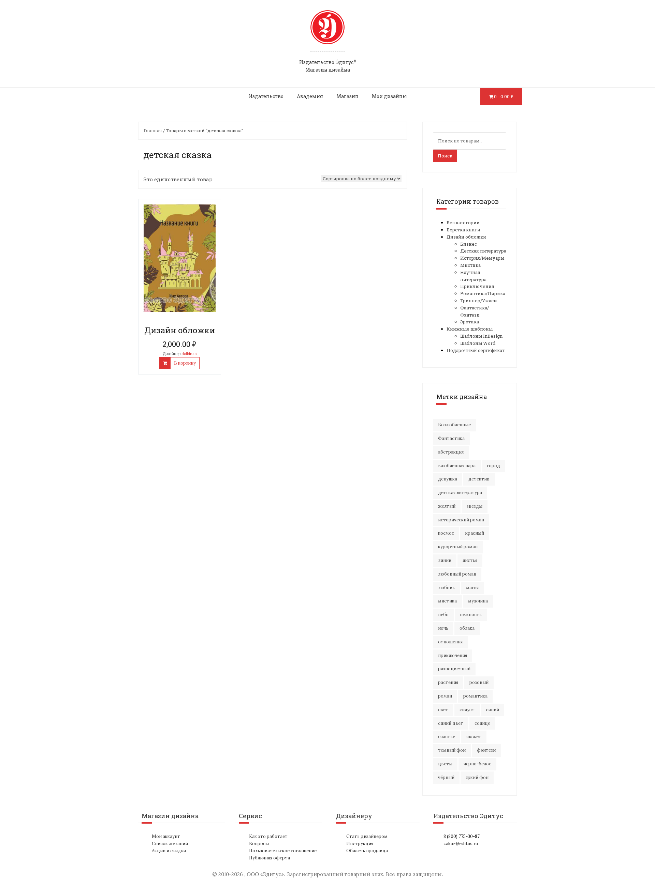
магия (472, 588)
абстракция (451, 452)
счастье (446, 736)
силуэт (467, 710)
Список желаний (170, 843)
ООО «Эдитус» (265, 874)
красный (474, 533)
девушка (447, 479)
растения (448, 682)
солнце (482, 723)
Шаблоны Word (477, 343)
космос (446, 533)
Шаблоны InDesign (481, 336)
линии (444, 560)
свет (443, 710)
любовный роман (457, 574)
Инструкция (359, 843)
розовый (479, 682)
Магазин (347, 96)
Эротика (469, 322)
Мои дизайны (389, 96)
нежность (471, 614)
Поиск (445, 156)
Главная (153, 130)
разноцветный (454, 669)
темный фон (452, 750)
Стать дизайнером (367, 836)
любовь (446, 588)
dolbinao (188, 353)
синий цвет (450, 723)
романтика (475, 696)
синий (492, 710)
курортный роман (458, 547)
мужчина (478, 601)
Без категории (463, 222)
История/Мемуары (482, 258)
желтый (446, 506)
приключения (452, 655)
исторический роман (461, 520)
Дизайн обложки (466, 237)
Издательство (265, 96)
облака (467, 628)
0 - (503, 96)
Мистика (470, 265)
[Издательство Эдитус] (327, 34)
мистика (447, 601)
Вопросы (259, 843)
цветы (445, 764)
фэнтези (486, 750)
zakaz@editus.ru (460, 843)
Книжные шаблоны (470, 329)
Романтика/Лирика (482, 293)
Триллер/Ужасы (478, 300)
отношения (450, 642)
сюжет (473, 736)
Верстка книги (463, 230)
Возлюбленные (454, 425)
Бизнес (468, 244)
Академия (310, 96)
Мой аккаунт (166, 836)
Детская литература (483, 251)
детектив (479, 479)
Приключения (477, 286)
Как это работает (268, 836)
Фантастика (451, 438)
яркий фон (477, 777)
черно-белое (477, 764)
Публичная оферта (269, 858)
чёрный (446, 777)
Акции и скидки (169, 851)
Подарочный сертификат (476, 350)
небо (443, 614)
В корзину (185, 363)
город (493, 466)
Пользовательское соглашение (283, 851)
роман (445, 696)
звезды (474, 506)
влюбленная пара (457, 466)
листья (470, 560)
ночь (443, 628)
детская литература (460, 492)
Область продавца (367, 851)
